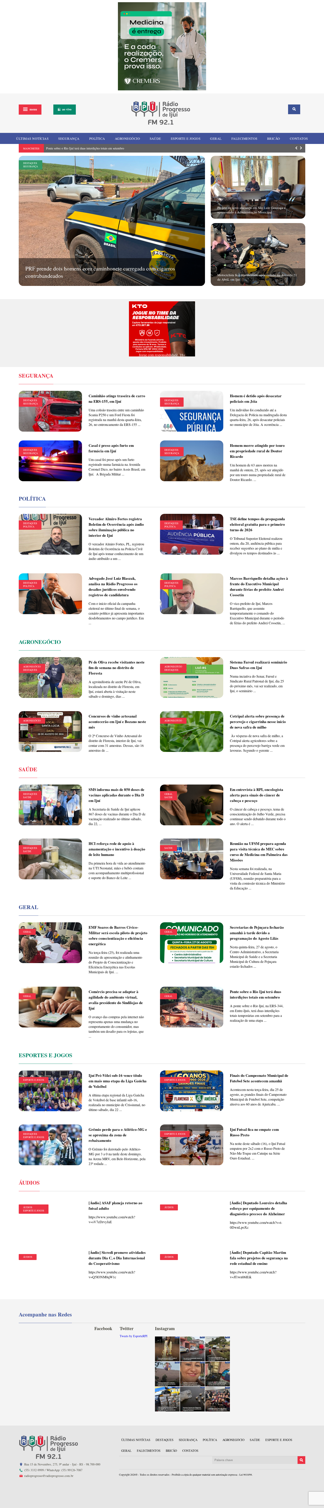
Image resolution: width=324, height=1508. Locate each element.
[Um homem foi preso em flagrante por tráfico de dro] (192, 1399)
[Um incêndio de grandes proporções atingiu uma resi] (217, 1374)
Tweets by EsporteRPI (133, 1336)
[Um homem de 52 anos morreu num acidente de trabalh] (167, 1374)
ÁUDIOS (27, 1207)
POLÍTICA (97, 138)
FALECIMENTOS (244, 138)
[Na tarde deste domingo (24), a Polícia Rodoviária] (167, 1399)
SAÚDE (155, 138)
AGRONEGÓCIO (127, 138)
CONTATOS (299, 138)
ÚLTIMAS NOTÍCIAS (32, 138)
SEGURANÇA (69, 138)
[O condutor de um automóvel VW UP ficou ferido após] (217, 1349)
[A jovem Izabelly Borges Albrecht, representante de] (167, 1349)
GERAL (216, 138)
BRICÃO (273, 138)
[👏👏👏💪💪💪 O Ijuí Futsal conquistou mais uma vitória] (217, 1399)
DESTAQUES (30, 163)
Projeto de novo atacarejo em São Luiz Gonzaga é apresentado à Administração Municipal (251, 209)
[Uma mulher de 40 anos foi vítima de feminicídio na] (192, 1374)
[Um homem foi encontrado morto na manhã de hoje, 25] (192, 1349)
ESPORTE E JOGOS (186, 138)
